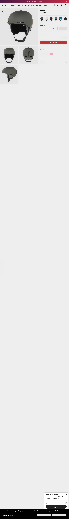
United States (56, 502)
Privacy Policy (51, 511)
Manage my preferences (8, 515)
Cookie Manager (22, 512)
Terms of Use (58, 511)
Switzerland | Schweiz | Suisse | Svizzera (56, 507)
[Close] (66, 494)
